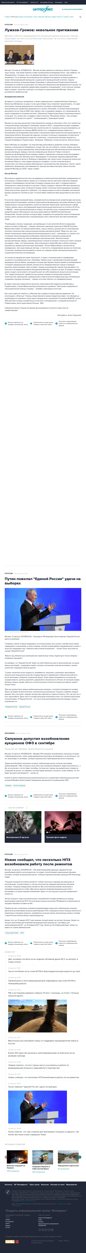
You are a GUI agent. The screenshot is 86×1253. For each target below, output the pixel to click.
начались (18, 405)
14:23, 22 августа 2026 (21, 854)
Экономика (28, 17)
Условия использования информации (42, 1241)
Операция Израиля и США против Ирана (41, 1168)
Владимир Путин (11, 707)
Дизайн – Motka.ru (64, 1241)
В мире (20, 17)
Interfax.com (34, 2)
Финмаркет (59, 2)
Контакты (8, 1185)
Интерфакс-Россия (46, 2)
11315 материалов (13, 1171)
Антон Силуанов (19, 786)
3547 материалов (38, 1172)
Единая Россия (24, 707)
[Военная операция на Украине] (17, 1163)
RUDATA (40, 1222)
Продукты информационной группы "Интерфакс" (36, 1210)
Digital (53, 17)
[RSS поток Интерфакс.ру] (49, 1229)
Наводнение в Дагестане (68, 1166)
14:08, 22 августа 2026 (23, 340)
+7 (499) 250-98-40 (62, 1204)
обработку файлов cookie (28, 1201)
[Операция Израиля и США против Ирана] (42, 1164)
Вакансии (45, 1185)
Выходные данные (36, 1243)
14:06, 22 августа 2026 (23, 733)
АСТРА (7, 1227)
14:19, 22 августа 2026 (20, 573)
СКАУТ (7, 1223)
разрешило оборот (40, 386)
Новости (60, 17)
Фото (72, 17)
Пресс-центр (34, 1185)
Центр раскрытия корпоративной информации (48, 1224)
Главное (8, 17)
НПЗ (22, 463)
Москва (48, 17)
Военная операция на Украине (16, 1167)
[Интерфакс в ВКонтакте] (46, 1229)
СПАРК (7, 1219)
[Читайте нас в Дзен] (39, 1229)
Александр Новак (12, 463)
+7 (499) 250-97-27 (17, 1205)
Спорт (35, 17)
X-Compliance (9, 1221)
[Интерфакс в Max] (52, 1229)
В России (14, 17)
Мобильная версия (8, 2)
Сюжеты (66, 17)
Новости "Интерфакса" (45, 1218)
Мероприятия (71, 1185)
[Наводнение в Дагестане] (68, 1163)
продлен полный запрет (44, 448)
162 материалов (63, 1169)
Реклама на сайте (57, 1185)
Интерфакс (43, 9)
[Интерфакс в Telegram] (42, 1229)
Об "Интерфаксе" (22, 2)
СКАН (40, 1220)
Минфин (8, 786)
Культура (41, 17)
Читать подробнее (68, 400)
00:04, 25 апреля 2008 (21, 25)
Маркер (7, 1225)
